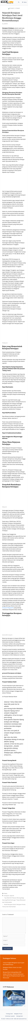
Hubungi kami (19, 1016)
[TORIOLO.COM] (7, 2)
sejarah (12, 895)
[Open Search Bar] (19, 2)
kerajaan (6, 895)
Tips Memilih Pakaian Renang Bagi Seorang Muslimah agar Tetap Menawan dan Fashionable (13, 900)
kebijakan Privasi (18, 1013)
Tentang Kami (9, 1013)
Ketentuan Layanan (10, 1016)
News (5, 893)
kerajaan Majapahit (8, 608)
